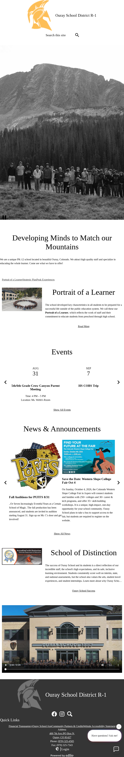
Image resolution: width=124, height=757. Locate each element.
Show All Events (62, 409)
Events (62, 351)
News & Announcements (62, 428)
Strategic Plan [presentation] (29, 279)
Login (65, 749)
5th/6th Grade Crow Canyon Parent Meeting (35, 387)
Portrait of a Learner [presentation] (12, 279)
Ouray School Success (83, 590)
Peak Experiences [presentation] (45, 279)
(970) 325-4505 (66, 741)
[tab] (12, 279)
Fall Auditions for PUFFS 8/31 (29, 497)
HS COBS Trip (88, 385)
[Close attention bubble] (118, 727)
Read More (83, 326)
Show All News (62, 533)
